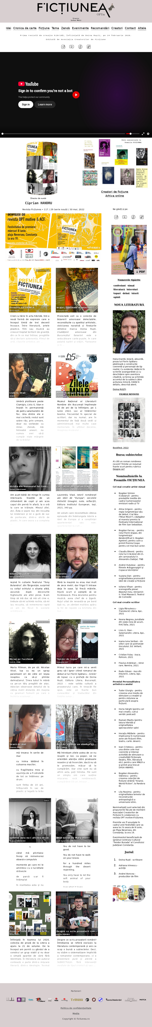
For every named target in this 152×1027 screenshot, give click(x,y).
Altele (142, 28)
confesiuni (119, 285)
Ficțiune (44, 28)
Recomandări (100, 28)
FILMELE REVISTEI (129, 394)
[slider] (63, 133)
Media (76, 1013)
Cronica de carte (25, 28)
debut (126, 293)
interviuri (132, 289)
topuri (117, 293)
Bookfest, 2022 (121, 448)
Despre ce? (119, 469)
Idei (8, 28)
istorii (135, 293)
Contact (130, 28)
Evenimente (80, 28)
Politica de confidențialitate (76, 1008)
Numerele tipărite (129, 280)
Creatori (117, 28)
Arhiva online (114, 195)
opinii (116, 297)
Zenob (65, 28)
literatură (119, 289)
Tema (55, 28)
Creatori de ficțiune (114, 191)
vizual (131, 285)
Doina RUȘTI (119, 389)
